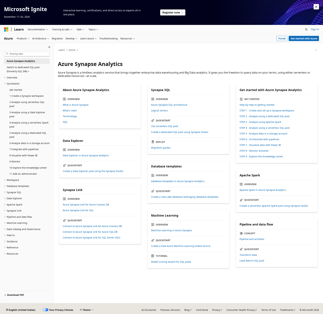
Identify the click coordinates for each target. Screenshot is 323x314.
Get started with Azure (304, 38)
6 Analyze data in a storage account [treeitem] (29, 143)
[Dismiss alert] (316, 6)
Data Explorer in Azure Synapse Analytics (86, 155)
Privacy (216, 309)
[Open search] (306, 29)
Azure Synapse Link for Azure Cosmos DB (86, 204)
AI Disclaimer (148, 309)
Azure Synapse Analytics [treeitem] (21, 61)
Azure (72, 49)
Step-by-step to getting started (257, 104)
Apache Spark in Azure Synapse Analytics (263, 189)
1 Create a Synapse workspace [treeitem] (26, 95)
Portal (281, 38)
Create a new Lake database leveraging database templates (185, 196)
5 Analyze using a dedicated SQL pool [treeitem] (27, 135)
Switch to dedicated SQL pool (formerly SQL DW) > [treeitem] (23, 69)
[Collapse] (49, 47)
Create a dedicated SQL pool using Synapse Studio (179, 132)
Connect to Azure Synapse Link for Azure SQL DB (90, 231)
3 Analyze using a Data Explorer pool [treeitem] (27, 114)
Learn (62, 49)
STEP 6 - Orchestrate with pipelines (259, 139)
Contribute (202, 309)
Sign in (315, 29)
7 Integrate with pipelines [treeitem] (24, 149)
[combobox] (27, 54)
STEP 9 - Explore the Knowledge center (261, 156)
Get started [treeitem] (15, 89)
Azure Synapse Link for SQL (78, 210)
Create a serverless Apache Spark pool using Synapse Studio (274, 205)
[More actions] (316, 50)
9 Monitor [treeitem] (14, 161)
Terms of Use (268, 309)
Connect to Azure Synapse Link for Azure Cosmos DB (92, 226)
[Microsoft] (6, 29)
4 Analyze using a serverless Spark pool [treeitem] (28, 124)
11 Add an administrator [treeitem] (23, 173)
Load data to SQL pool (252, 260)
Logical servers (159, 110)
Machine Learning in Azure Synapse (171, 230)
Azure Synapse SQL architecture (169, 104)
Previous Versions (170, 309)
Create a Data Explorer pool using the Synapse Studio (93, 171)
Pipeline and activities (252, 239)
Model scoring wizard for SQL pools (171, 261)
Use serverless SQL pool (164, 126)
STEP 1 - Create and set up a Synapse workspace (267, 110)
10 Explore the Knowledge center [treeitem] (28, 167)
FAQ (65, 122)
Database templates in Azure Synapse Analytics (178, 181)
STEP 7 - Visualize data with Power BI (260, 145)
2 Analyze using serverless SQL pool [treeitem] (26, 104)
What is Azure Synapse (75, 104)
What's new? (70, 110)
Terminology (70, 116)
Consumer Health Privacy (240, 309)
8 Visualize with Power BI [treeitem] (23, 155)
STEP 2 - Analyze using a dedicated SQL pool (265, 116)
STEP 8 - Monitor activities (254, 150)
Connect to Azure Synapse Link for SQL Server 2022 (91, 237)
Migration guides (161, 147)
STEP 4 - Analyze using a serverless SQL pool (265, 127)
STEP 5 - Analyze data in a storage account (263, 133)
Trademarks (286, 309)
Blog (186, 309)
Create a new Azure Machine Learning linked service (180, 246)
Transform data (248, 254)
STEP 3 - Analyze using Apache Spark (260, 122)
